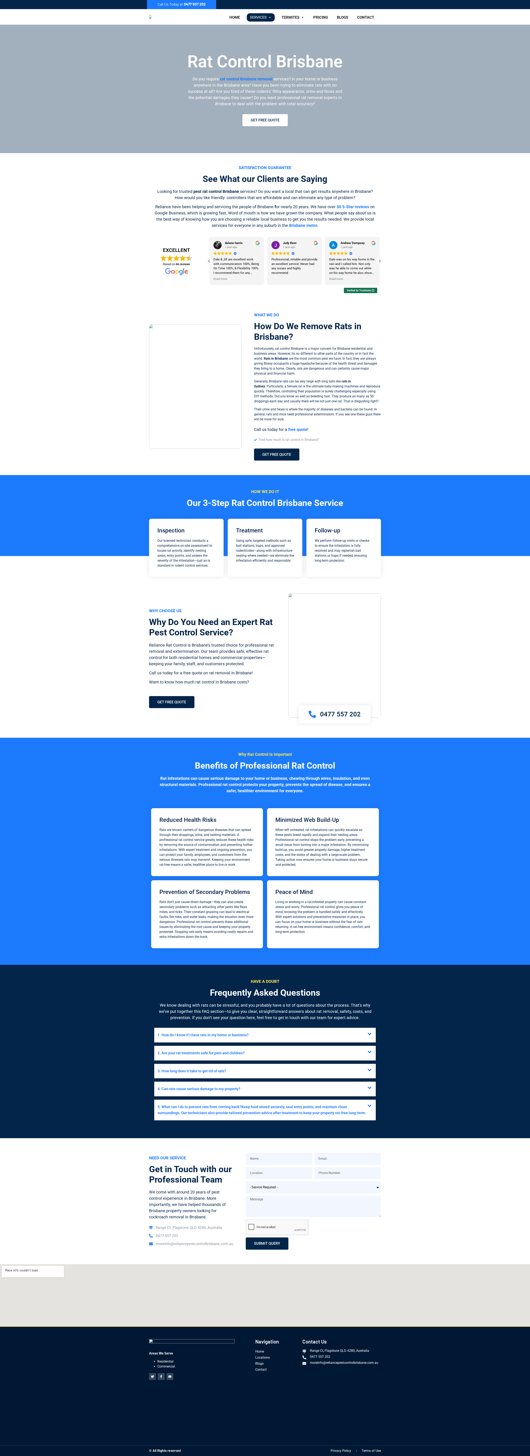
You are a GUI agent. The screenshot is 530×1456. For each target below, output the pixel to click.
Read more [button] (220, 279)
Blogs (342, 17)
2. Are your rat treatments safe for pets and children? (201, 1053)
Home (234, 17)
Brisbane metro (303, 225)
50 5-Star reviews (353, 206)
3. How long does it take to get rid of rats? (192, 1071)
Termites (290, 17)
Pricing (320, 17)
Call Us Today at (182, 4)
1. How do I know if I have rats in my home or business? (203, 1035)
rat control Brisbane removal (246, 78)
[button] (380, 261)
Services (258, 17)
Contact (365, 17)
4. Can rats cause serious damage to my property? (199, 1089)
